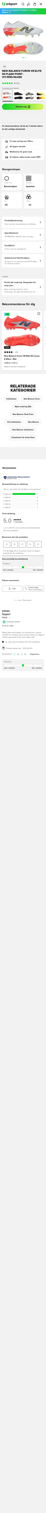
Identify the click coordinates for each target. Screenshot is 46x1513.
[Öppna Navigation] (41, 4)
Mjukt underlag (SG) (23, 407)
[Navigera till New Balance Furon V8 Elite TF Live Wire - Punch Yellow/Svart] (41, 95)
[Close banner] (43, 11)
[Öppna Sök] (23, 4)
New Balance (33, 422)
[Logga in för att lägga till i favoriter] (39, 314)
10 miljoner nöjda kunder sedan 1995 (25, 157)
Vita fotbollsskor (14, 422)
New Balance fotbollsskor (23, 430)
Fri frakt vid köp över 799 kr (21, 141)
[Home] (9, 4)
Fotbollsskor (11, 399)
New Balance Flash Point (23, 414)
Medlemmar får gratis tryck (21, 152)
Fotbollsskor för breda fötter (23, 437)
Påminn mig (21, 107)
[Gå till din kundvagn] (35, 4)
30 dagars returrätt (17, 147)
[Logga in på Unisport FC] (29, 4)
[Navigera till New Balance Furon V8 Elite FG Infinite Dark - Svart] (18, 95)
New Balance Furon (32, 399)
